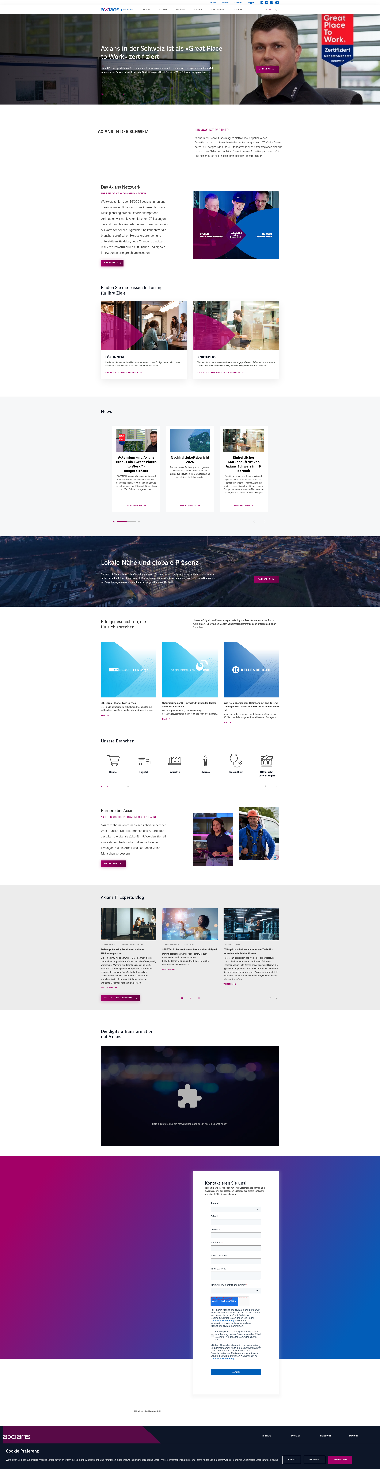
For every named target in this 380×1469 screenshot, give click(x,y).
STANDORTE (325, 1436)
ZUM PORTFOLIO (111, 263)
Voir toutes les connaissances (119, 998)
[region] (190, 765)
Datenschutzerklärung (266, 1459)
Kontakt (225, 2)
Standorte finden (265, 579)
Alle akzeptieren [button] (340, 1459)
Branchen (198, 10)
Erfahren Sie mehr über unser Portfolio (218, 373)
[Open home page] (110, 9)
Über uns (146, 10)
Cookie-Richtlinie (233, 1459)
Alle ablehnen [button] (314, 1459)
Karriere (213, 2)
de (266, 10)
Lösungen (163, 10)
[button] (267, 94)
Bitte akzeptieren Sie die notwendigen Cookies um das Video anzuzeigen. (190, 1123)
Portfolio (180, 10)
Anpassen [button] (291, 1459)
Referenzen (237, 10)
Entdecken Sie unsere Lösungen (121, 373)
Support (251, 2)
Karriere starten (265, 63)
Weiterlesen (107, 969)
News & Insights (217, 10)
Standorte (238, 2)
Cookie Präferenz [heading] (22, 1451)
